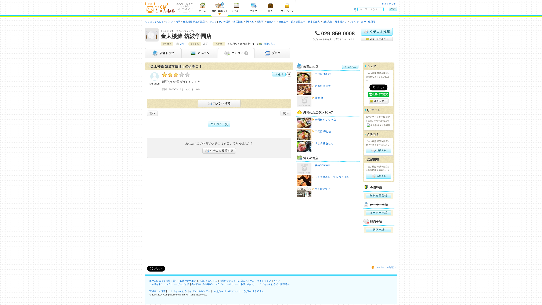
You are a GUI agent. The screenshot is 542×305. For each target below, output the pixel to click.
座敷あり (283, 21)
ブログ (253, 11)
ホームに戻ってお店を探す (163, 280)
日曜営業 (238, 21)
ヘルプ (276, 280)
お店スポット (220, 11)
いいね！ (279, 74)
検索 (392, 8)
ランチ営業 (224, 21)
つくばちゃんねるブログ (225, 291)
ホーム (202, 11)
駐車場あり (341, 21)
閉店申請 (378, 230)
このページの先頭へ (385, 267)
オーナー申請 (378, 212)
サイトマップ (389, 4)
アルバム (202, 53)
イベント (236, 11)
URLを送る (380, 101)
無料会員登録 (378, 195)
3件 (182, 43)
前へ (152, 113)
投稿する (381, 150)
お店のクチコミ (228, 280)
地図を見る (269, 43)
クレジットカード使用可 (362, 21)
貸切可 (260, 21)
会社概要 (196, 284)
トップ (166, 53)
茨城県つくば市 (157, 291)
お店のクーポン (188, 280)
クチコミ (239, 53)
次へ (286, 113)
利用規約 (208, 284)
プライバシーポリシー (226, 284)
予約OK (250, 21)
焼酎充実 (327, 21)
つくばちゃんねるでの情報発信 (273, 284)
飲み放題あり (298, 21)
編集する (381, 175)
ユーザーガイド (181, 284)
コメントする (222, 103)
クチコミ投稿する (222, 150)
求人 (270, 11)
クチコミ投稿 (380, 31)
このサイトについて (159, 284)
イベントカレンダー (199, 291)
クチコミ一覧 (219, 124)
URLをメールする (378, 38)
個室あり (271, 21)
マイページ (287, 11)
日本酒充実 (314, 21)
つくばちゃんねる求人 (252, 291)
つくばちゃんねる (177, 291)
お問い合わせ (248, 284)
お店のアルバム (246, 280)
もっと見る (350, 66)
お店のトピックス (207, 280)
